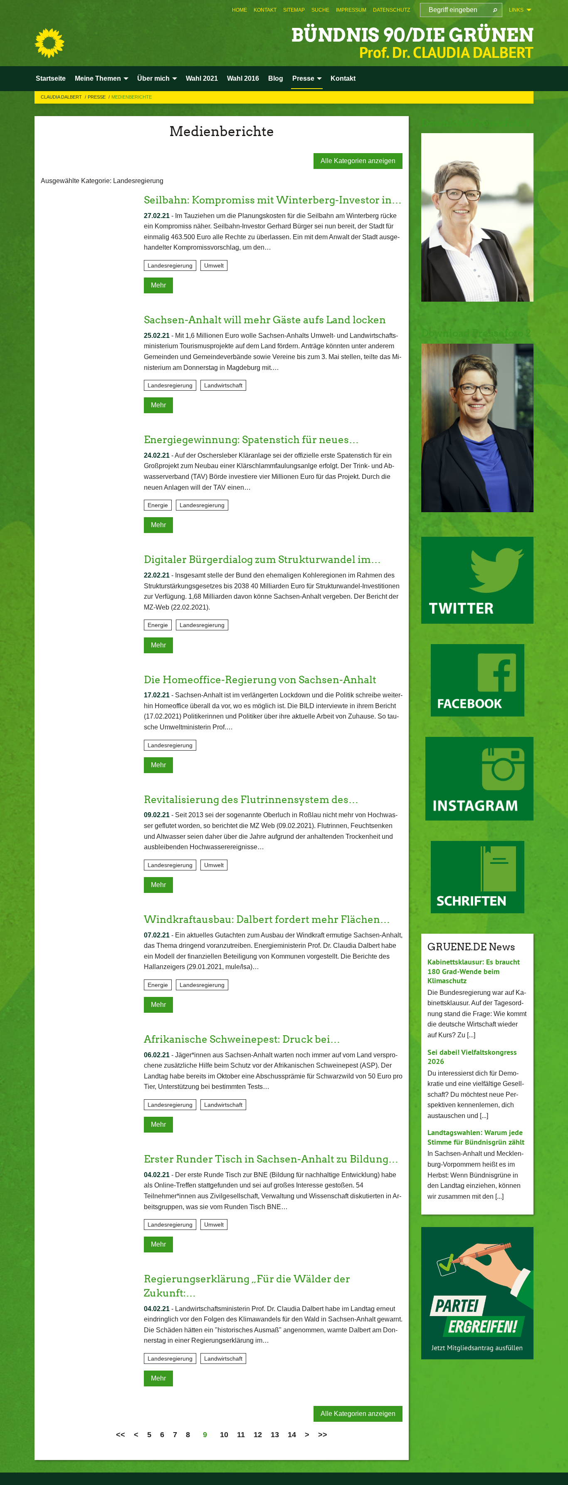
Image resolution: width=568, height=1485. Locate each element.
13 (275, 1434)
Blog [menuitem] (275, 78)
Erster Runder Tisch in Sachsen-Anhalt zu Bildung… (271, 1159)
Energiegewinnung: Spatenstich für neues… (251, 440)
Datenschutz (391, 10)
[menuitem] (239, 10)
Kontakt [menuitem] (343, 78)
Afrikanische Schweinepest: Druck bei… (242, 1039)
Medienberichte (131, 96)
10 (224, 1434)
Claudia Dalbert (62, 96)
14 (292, 1434)
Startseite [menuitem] (51, 78)
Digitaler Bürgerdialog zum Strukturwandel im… (262, 559)
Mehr (158, 285)
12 (258, 1434)
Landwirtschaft (223, 385)
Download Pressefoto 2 (476, 333)
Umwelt (214, 265)
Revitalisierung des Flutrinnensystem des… (251, 799)
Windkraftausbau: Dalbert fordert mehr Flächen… (267, 919)
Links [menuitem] (516, 10)
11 (241, 1434)
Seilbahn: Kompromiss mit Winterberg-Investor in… (273, 200)
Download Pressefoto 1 (475, 123)
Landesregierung (170, 265)
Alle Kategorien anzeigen (358, 160)
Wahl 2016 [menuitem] (243, 78)
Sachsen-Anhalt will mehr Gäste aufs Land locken (265, 320)
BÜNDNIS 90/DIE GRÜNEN (412, 35)
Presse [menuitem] (303, 78)
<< (120, 1434)
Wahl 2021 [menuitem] (202, 78)
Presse (97, 96)
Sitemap (294, 10)
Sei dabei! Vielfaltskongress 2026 (472, 1056)
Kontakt (265, 10)
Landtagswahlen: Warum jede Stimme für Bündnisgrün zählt (475, 1137)
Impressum (351, 10)
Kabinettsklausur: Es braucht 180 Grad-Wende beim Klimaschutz (473, 971)
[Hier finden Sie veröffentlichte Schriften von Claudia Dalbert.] (477, 877)
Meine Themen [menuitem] (98, 78)
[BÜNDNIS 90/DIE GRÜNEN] (49, 43)
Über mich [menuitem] (153, 78)
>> (322, 1434)
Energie (158, 505)
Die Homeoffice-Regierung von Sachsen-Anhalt (260, 680)
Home (239, 10)
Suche (320, 10)
